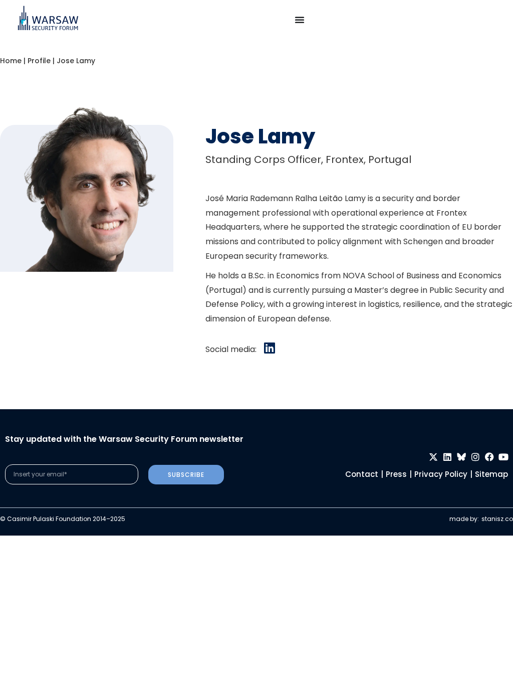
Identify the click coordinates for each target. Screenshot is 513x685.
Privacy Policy (440, 474)
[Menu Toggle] (300, 20)
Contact (361, 474)
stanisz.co (497, 519)
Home (11, 61)
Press (396, 474)
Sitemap (491, 474)
